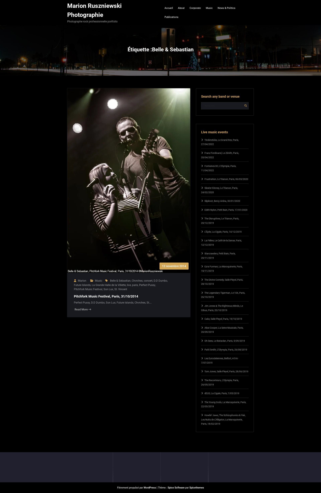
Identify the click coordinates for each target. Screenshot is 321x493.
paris (135, 285)
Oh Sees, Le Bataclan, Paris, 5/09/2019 (224, 340)
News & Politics (226, 8)
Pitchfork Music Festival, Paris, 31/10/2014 (106, 296)
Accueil (169, 8)
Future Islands (82, 285)
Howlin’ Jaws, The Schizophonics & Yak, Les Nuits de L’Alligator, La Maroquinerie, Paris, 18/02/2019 (223, 419)
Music (209, 8)
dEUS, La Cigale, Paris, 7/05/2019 (221, 393)
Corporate (195, 8)
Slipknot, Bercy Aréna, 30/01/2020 (222, 201)
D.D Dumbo (160, 280)
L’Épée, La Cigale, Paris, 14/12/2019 (223, 231)
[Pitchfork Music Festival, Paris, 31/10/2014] (129, 184)
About (181, 8)
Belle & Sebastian (120, 280)
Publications (171, 17)
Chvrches (137, 280)
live (129, 285)
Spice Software (176, 487)
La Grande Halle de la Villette (109, 285)
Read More (81, 309)
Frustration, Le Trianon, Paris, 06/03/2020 (226, 179)
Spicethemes (196, 487)
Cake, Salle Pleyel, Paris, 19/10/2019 (223, 319)
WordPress (150, 487)
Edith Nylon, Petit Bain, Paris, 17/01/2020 (225, 210)
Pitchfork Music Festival (88, 289)
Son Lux (108, 289)
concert (148, 280)
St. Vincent (120, 289)
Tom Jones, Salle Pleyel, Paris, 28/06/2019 (226, 371)
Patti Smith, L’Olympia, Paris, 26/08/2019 (225, 349)
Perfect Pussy (147, 285)
